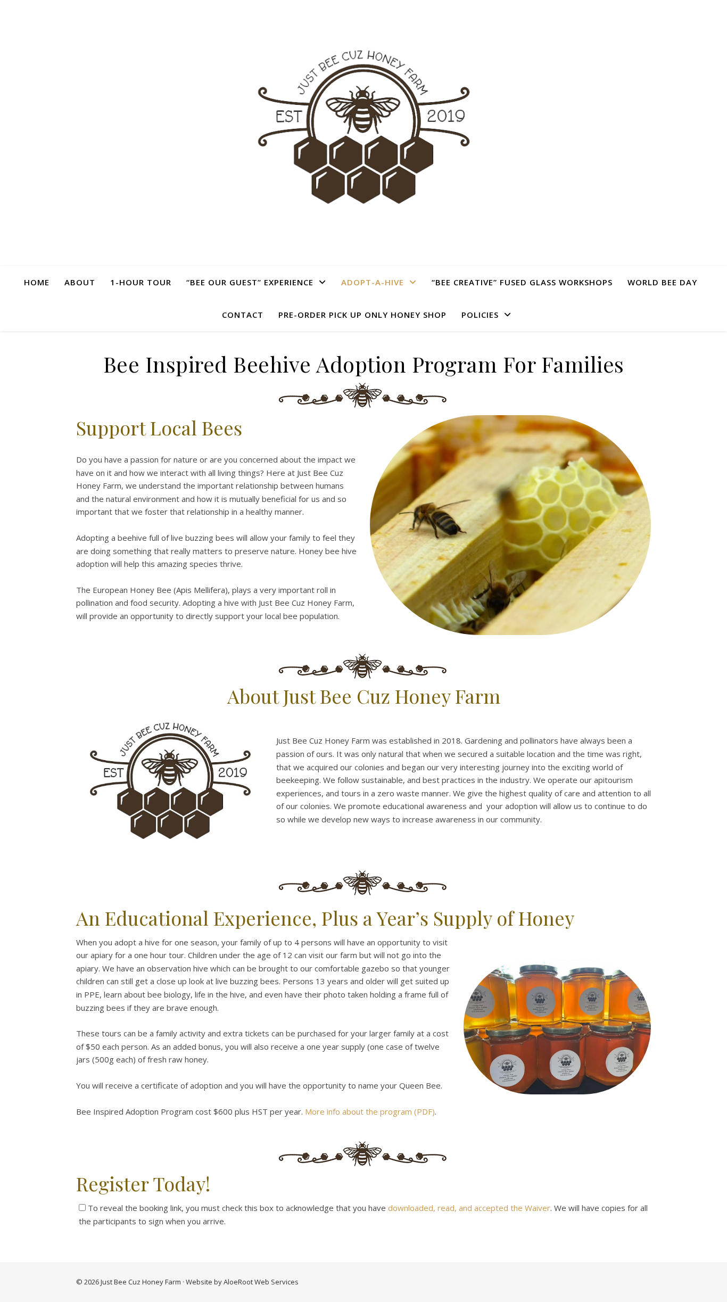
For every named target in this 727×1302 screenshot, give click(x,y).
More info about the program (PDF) (370, 1111)
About (79, 282)
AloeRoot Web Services (261, 1282)
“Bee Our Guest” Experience (249, 282)
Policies (480, 314)
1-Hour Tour (140, 282)
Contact (242, 314)
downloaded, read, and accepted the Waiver (469, 1207)
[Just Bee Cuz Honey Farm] (363, 126)
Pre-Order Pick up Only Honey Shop (362, 314)
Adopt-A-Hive (372, 282)
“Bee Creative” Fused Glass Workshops (522, 282)
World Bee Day (662, 282)
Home (36, 282)
